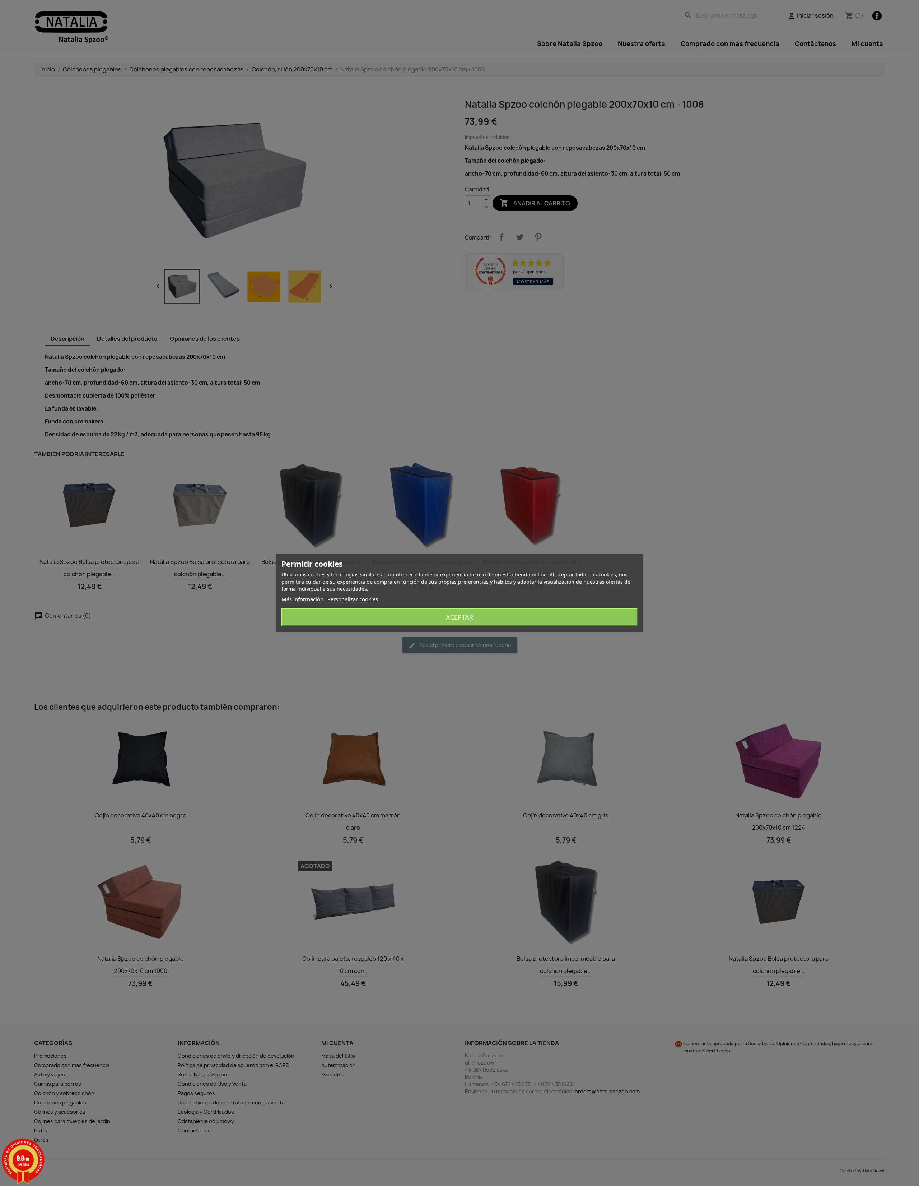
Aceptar (459, 617)
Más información (302, 599)
